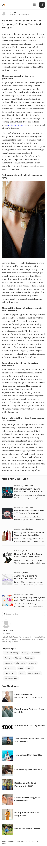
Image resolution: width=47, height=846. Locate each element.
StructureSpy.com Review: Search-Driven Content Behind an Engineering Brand (29, 491)
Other (25, 573)
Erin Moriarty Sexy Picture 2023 (29, 769)
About (4, 841)
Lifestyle (32, 663)
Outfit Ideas (27, 529)
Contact (11, 841)
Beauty (25, 653)
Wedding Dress (11, 678)
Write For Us (33, 841)
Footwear (27, 551)
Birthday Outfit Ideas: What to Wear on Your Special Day (29, 533)
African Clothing (11, 653)
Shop (20, 668)
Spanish (4, 843)
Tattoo (29, 668)
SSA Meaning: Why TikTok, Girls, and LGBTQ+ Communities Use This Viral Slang (29, 600)
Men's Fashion (34, 673)
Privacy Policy (22, 841)
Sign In (42, 5)
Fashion (26, 14)
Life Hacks (20, 663)
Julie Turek (11, 12)
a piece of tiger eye (17, 125)
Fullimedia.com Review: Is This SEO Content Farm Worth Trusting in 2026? (29, 513)
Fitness (18, 658)
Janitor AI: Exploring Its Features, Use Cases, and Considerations (26, 578)
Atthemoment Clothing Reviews (29, 725)
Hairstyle (8, 663)
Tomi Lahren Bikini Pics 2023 (28, 755)
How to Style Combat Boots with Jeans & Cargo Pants (28, 555)
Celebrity (36, 653)
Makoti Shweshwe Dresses (27, 828)
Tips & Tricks (28, 486)
